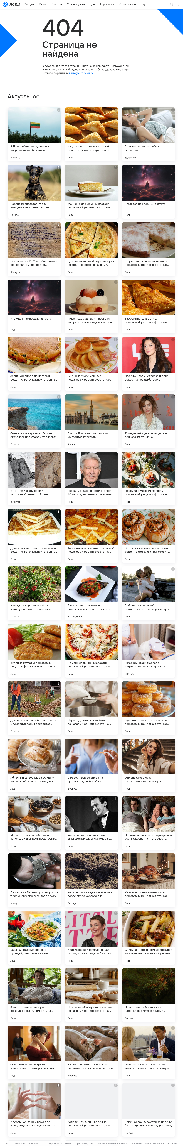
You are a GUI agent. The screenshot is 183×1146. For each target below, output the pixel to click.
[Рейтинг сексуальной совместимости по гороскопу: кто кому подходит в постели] (148, 593)
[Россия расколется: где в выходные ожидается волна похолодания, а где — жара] (34, 192)
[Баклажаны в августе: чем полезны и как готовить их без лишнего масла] (91, 593)
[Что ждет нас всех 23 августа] (34, 306)
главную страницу (81, 73)
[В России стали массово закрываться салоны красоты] (148, 651)
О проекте (53, 1143)
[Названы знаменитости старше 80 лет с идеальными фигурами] (91, 478)
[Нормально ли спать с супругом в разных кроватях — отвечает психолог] (148, 823)
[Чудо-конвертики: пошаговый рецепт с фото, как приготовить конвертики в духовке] (91, 134)
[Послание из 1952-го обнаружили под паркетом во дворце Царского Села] (34, 249)
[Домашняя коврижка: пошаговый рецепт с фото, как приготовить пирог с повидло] (34, 536)
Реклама (33, 1143)
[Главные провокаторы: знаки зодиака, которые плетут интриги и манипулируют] (148, 1052)
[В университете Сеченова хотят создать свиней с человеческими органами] (91, 1052)
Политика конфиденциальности (111, 1143)
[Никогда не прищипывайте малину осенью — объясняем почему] (34, 593)
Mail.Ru (7, 1143)
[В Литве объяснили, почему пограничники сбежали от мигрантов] (34, 134)
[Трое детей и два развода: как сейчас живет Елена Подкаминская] (148, 421)
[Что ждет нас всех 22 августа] (148, 192)
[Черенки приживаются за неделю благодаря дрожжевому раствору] (148, 1110)
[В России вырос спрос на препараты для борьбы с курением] (91, 765)
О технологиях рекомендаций (77, 1143)
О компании (20, 1143)
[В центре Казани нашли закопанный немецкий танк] (34, 478)
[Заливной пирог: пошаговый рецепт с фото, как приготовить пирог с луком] (34, 364)
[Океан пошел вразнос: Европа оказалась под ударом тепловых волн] (34, 421)
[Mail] (5, 4)
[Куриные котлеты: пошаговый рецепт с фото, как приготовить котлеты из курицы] (34, 651)
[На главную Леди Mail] (14, 4)
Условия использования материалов (150, 1143)
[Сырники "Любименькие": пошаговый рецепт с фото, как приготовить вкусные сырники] (91, 364)
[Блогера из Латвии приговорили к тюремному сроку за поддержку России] (34, 880)
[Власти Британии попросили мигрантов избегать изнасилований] (91, 421)
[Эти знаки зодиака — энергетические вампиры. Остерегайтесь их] (148, 765)
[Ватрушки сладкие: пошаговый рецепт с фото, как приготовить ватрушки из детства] (148, 536)
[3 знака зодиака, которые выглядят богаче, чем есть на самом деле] (34, 995)
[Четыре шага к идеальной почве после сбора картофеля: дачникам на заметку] (91, 880)
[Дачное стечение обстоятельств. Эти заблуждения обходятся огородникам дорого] (34, 708)
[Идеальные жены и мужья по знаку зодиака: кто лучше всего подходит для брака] (34, 1110)
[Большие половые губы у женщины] (148, 134)
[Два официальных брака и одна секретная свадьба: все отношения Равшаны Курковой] (148, 364)
